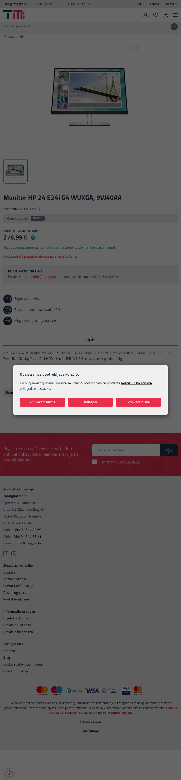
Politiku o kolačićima (136, 383)
